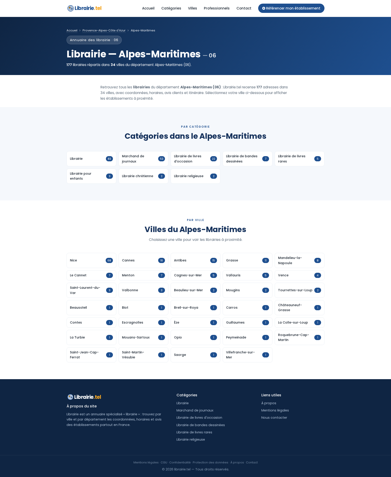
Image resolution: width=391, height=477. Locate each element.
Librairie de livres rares (194, 432)
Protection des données (210, 462)
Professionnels (217, 8)
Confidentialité (180, 462)
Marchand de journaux (194, 410)
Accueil (148, 8)
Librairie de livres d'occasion (199, 417)
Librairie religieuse (190, 439)
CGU (164, 462)
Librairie (88, 8)
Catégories (171, 8)
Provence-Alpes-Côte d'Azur (104, 30)
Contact (243, 8)
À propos (268, 403)
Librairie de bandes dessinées (200, 425)
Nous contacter (274, 417)
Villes (192, 8)
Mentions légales (275, 410)
